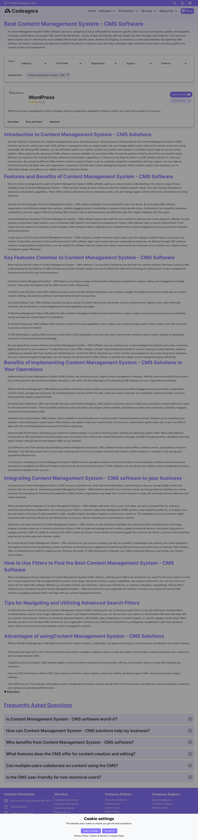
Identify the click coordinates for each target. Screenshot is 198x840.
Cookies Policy (116, 835)
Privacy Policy (81, 835)
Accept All (110, 830)
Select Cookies (90, 830)
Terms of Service (98, 835)
